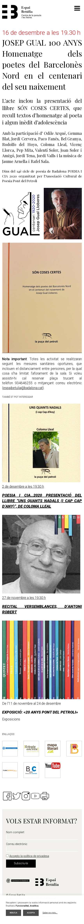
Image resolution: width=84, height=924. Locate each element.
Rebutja (13, 913)
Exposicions (11, 719)
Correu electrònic (16, 844)
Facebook (7, 796)
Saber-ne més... (50, 912)
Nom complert (15, 832)
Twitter (16, 796)
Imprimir (44, 796)
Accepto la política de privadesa (29, 856)
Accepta (31, 913)
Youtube (35, 796)
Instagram (26, 796)
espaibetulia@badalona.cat (23, 388)
